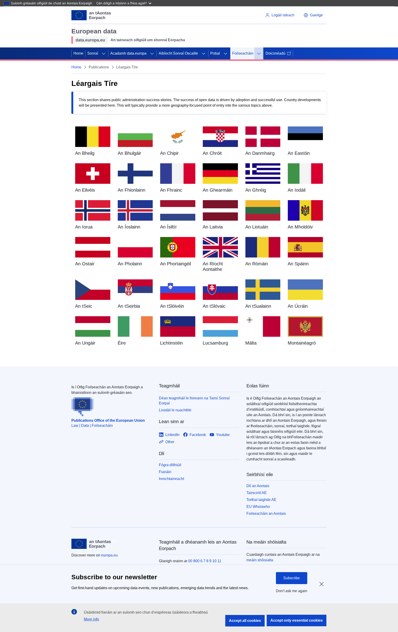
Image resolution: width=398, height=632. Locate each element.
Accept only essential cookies (296, 620)
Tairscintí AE (256, 493)
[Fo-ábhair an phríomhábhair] (103, 53)
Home (78, 53)
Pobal (215, 53)
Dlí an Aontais (257, 486)
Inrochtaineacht (171, 479)
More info (91, 619)
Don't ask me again (291, 591)
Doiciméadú (275, 53)
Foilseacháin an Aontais (266, 513)
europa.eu (109, 555)
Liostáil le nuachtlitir (175, 410)
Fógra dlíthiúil (170, 465)
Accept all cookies (245, 621)
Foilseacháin (242, 53)
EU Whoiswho (258, 507)
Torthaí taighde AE (261, 500)
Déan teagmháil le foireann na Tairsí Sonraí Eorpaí (194, 400)
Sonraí (92, 53)
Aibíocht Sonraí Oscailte (178, 53)
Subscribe (291, 578)
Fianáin (165, 472)
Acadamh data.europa (128, 53)
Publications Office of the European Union (108, 420)
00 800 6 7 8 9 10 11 (204, 561)
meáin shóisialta (259, 560)
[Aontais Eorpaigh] (91, 15)
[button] (313, 15)
